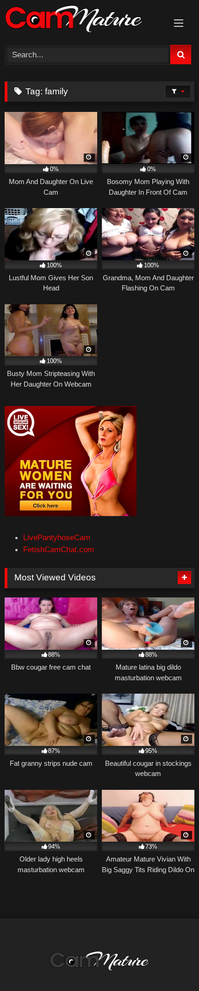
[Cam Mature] (81, 21)
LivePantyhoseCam (56, 537)
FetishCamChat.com (58, 549)
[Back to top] (169, 963)
